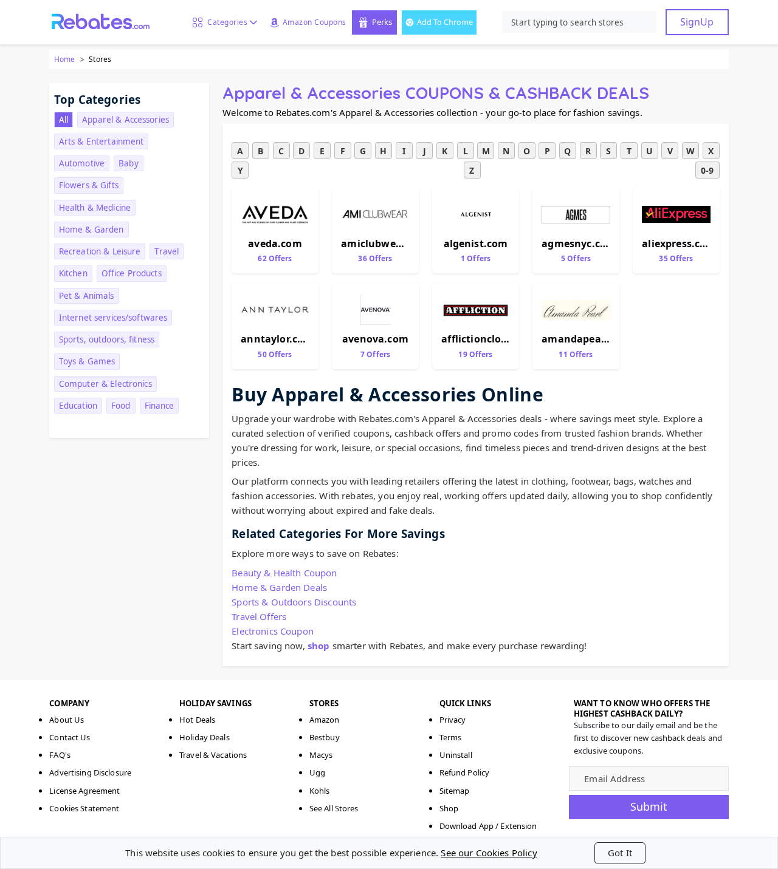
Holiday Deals (204, 737)
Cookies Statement (84, 808)
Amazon (324, 719)
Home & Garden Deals (279, 587)
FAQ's (60, 754)
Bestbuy (324, 737)
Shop (449, 808)
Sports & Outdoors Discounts (294, 602)
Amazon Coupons (314, 22)
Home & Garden (91, 229)
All (63, 119)
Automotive (82, 163)
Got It (620, 853)
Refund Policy (464, 772)
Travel (166, 251)
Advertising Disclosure (90, 772)
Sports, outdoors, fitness (106, 339)
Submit (648, 806)
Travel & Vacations (213, 754)
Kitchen (73, 273)
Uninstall (455, 754)
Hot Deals (197, 719)
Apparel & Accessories (125, 119)
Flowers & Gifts (89, 185)
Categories (225, 22)
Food (121, 405)
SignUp (697, 22)
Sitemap (454, 790)
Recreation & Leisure (100, 251)
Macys (321, 754)
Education (78, 405)
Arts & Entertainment (101, 141)
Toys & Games (87, 361)
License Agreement (84, 790)
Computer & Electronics (105, 383)
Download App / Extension (488, 825)
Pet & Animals (86, 295)
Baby (129, 163)
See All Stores (334, 808)
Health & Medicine (95, 207)
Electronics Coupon (273, 631)
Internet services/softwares (113, 317)
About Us (66, 719)
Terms (450, 737)
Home (64, 59)
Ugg (317, 772)
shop (319, 645)
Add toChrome (445, 21)
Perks (382, 21)
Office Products (132, 273)
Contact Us (69, 737)
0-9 (707, 170)
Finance (159, 405)
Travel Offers (259, 616)
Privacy (452, 719)
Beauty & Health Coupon (284, 573)
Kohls (319, 790)
